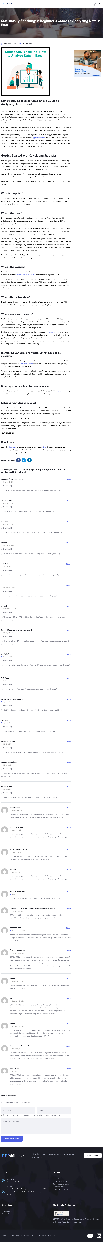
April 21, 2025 (16, 830)
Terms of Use (6, 1214)
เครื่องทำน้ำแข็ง (6, 500)
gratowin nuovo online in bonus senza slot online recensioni (32, 908)
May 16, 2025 (16, 895)
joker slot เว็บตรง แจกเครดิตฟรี (12, 479)
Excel (45, 447)
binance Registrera (17, 892)
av (11, 998)
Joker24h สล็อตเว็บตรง (9, 762)
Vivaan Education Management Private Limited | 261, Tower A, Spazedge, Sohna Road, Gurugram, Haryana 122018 (27, 1192)
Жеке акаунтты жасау (18, 850)
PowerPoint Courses (60, 1189)
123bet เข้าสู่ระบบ (7, 786)
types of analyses (39, 138)
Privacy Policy (7, 1211)
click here (4, 720)
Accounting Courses (60, 1181)
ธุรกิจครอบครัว (15, 928)
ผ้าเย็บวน (4, 543)
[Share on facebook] (18, 460)
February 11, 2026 (18, 1026)
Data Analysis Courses (61, 1184)
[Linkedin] (98, 1235)
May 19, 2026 (16, 1049)
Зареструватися (16, 827)
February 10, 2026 (18, 1001)
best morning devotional (19, 1046)
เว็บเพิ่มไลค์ (5, 654)
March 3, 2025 (7, 657)
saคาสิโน (4, 564)
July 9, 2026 (15, 1071)
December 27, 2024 (9, 609)
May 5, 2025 (16, 872)
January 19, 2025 (8, 633)
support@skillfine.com (15, 1181)
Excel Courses (58, 1179)
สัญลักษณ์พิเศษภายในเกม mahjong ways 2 (16, 630)
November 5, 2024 (9, 587)
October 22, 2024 (8, 482)
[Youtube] (90, 1235)
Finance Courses (59, 1187)
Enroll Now (93, 1155)
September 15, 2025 (18, 931)
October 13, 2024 (17, 810)
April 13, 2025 (7, 702)
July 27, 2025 (7, 765)
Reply (69, 480)
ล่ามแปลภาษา (6, 522)
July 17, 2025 (7, 744)
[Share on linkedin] (29, 460)
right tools (12, 447)
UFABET (13, 1023)
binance (13, 869)
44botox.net (15, 1068)
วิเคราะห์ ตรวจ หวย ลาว (18, 950)
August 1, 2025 (7, 789)
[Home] (13, 1156)
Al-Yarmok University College (12, 699)
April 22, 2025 (16, 852)
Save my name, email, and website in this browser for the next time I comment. (32, 1115)
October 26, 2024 (8, 566)
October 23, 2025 (17, 981)
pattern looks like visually (26, 275)
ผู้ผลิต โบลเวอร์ (6, 678)
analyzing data (63, 391)
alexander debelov (8, 741)
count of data (54, 332)
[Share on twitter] (24, 460)
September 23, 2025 (18, 953)
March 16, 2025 (8, 681)
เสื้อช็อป (4, 606)
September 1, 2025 (18, 911)
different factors (27, 364)
